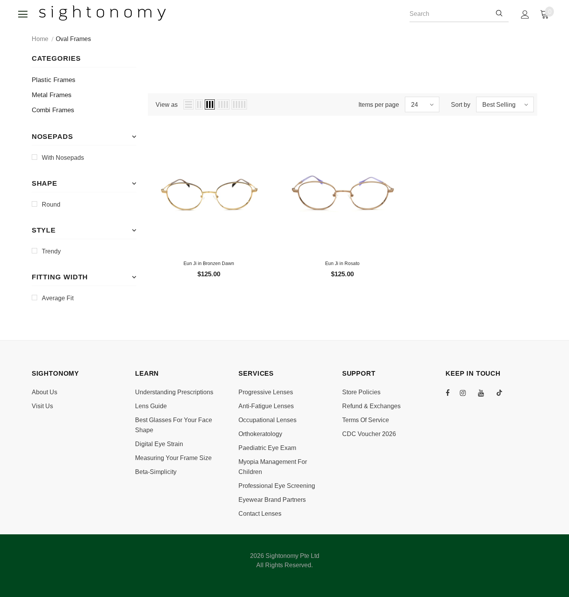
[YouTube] (485, 393)
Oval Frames (73, 39)
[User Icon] (525, 14)
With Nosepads (63, 157)
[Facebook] (452, 393)
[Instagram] (467, 393)
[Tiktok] (503, 393)
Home (40, 39)
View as (167, 104)
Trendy (51, 251)
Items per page (378, 104)
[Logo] (102, 13)
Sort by (460, 104)
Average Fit (58, 298)
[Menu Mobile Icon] (22, 14)
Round (51, 204)
